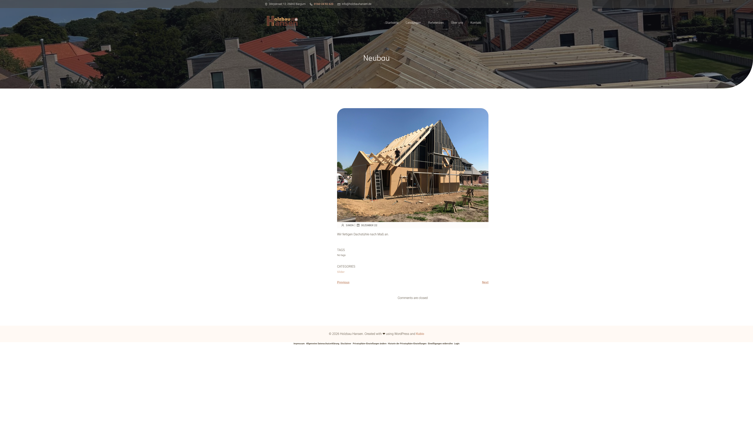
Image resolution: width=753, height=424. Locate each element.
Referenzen (436, 23)
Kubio (420, 334)
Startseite (391, 23)
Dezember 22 (369, 225)
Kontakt (475, 23)
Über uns (457, 23)
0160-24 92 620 (323, 3)
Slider (341, 271)
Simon (350, 225)
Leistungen (413, 23)
